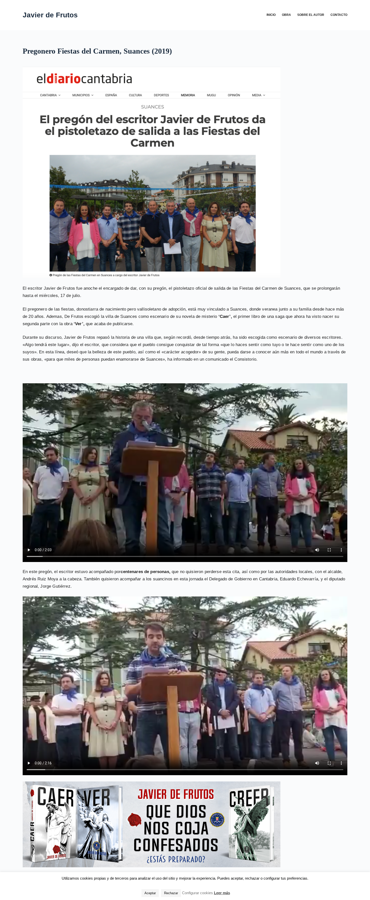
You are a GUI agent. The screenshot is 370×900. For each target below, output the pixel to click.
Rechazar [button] (171, 893)
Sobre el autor (310, 15)
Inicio (271, 15)
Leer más (222, 893)
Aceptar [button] (150, 893)
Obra (286, 15)
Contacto (338, 15)
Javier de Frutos (50, 15)
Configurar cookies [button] (197, 893)
